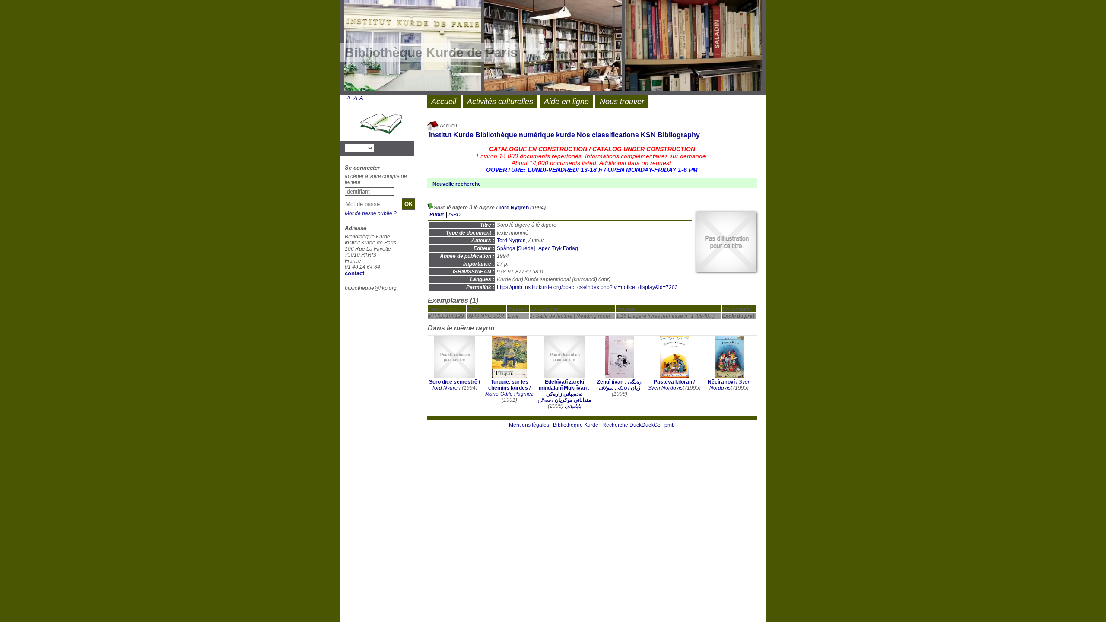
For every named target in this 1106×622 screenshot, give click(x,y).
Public (437, 215)
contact (354, 273)
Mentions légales (529, 425)
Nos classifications (608, 135)
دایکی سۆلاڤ (612, 388)
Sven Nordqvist (666, 388)
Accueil (448, 126)
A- (349, 97)
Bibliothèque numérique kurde (525, 135)
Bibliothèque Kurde (575, 425)
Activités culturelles (500, 101)
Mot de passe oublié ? (371, 213)
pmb (669, 425)
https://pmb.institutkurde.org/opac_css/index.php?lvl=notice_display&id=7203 (587, 287)
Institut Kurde (451, 135)
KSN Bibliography (670, 135)
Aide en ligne (566, 101)
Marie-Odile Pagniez (509, 394)
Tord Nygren (514, 208)
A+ (363, 98)
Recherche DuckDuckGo (631, 425)
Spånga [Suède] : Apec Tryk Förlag (537, 248)
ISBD (454, 215)
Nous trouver (622, 101)
